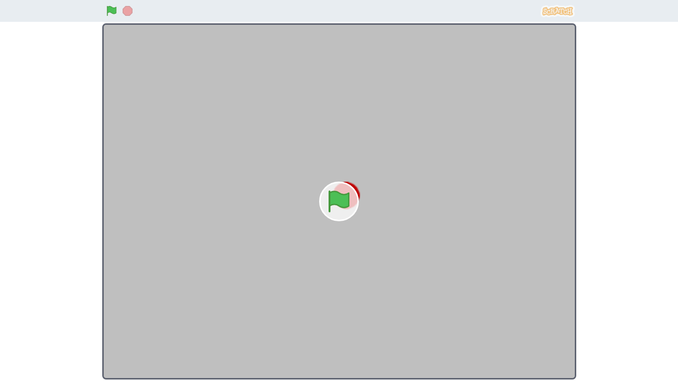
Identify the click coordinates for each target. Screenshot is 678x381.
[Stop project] (128, 11)
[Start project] (112, 11)
